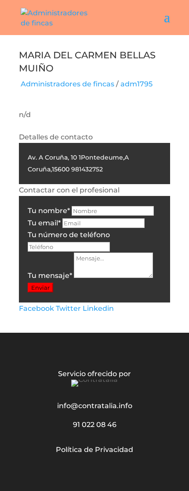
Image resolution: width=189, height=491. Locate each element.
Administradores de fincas (67, 84)
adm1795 (136, 84)
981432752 (87, 169)
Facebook (36, 308)
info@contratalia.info (94, 406)
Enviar (40, 287)
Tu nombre (49, 210)
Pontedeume (102, 157)
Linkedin (98, 308)
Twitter (68, 308)
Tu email (44, 223)
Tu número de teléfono (69, 235)
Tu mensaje (50, 275)
